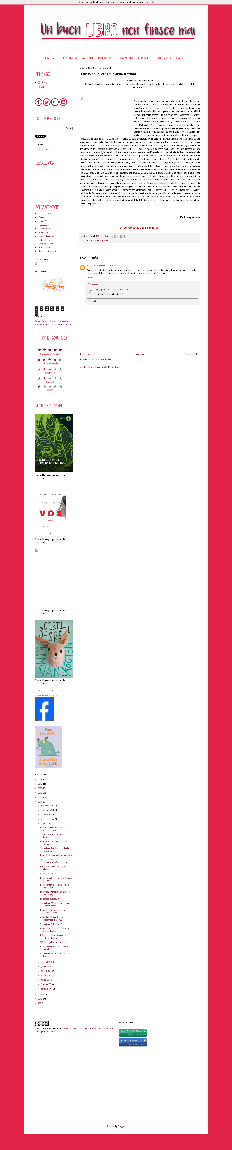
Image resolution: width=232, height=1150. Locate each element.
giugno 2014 (46, 966)
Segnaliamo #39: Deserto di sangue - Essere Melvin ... (56, 904)
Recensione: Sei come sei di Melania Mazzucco (56, 879)
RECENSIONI (70, 58)
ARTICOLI (87, 58)
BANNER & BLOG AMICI (169, 58)
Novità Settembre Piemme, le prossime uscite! (52, 828)
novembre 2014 (47, 810)
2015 (40, 797)
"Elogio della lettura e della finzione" (52, 835)
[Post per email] (106, 236)
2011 (40, 1003)
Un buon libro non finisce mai (46, 695)
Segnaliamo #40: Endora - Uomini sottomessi (54, 849)
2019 (40, 779)
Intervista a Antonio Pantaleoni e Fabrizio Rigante (55, 893)
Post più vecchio (192, 354)
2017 (40, 788)
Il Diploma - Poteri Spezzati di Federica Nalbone (53, 936)
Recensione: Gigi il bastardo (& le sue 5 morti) (54, 886)
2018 (40, 784)
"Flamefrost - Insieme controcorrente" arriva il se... (54, 861)
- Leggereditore (45, 228)
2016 (40, 792)
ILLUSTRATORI (125, 58)
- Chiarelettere (44, 213)
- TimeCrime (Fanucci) (47, 251)
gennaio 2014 (47, 989)
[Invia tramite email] (112, 236)
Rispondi (91, 277)
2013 (40, 994)
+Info (146, 2)
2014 (40, 801)
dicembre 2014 (47, 805)
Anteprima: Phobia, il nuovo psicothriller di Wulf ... (52, 918)
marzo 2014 (46, 979)
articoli (91, 240)
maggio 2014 (46, 970)
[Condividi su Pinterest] (124, 236)
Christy (98, 289)
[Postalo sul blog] (115, 236)
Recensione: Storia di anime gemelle (56, 855)
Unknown (91, 265)
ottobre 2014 (47, 814)
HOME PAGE (51, 58)
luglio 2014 (46, 962)
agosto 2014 (46, 823)
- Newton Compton (46, 236)
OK (153, 2)
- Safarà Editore (45, 240)
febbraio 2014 (47, 984)
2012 (40, 998)
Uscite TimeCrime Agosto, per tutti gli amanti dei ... (55, 868)
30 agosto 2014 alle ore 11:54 (115, 289)
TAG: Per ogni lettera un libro (53, 942)
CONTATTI (144, 58)
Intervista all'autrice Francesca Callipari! (53, 842)
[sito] (133, 1046)
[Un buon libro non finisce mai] (44, 720)
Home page (140, 354)
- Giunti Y (42, 221)
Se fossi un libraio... (49, 873)
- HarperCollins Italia (47, 225)
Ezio (42, 87)
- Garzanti (42, 217)
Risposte (94, 284)
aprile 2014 (46, 975)
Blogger (121, 1126)
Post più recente (87, 354)
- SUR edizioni (44, 247)
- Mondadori (43, 232)
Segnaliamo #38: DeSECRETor (52, 924)
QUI (69, 324)
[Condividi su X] (118, 236)
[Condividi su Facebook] (121, 236)
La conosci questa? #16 (50, 898)
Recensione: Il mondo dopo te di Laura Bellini (54, 948)
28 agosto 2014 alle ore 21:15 (108, 265)
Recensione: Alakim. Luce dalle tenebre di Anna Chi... (53, 911)
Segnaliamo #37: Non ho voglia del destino (55, 955)
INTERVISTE (104, 58)
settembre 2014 (48, 819)
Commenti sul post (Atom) (100, 359)
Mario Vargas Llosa (102, 240)
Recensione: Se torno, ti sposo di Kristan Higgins (54, 929)
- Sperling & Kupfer (46, 243)
